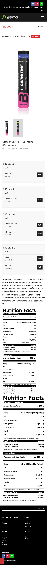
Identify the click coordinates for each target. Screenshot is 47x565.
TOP (2, 563)
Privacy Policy (29, 527)
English (27, 539)
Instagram (4, 537)
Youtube (4, 545)
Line (3, 543)
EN (43, 508)
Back (41, 26)
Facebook (4, 539)
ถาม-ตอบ (27, 525)
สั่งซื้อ (40, 175)
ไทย (26, 537)
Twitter (4, 541)
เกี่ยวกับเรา (4, 523)
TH (39, 508)
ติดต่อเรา (27, 523)
